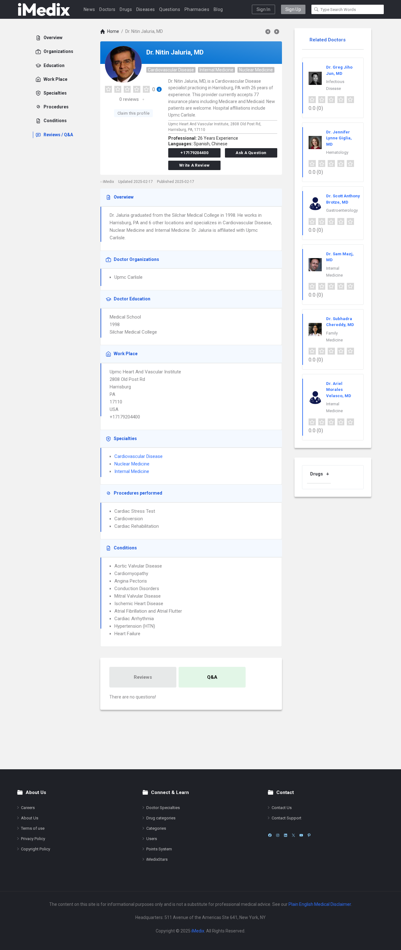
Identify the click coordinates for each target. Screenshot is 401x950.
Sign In (263, 9)
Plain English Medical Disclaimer (320, 904)
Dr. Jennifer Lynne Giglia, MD (339, 138)
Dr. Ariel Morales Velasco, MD (338, 389)
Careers (28, 807)
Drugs (126, 9)
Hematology (337, 152)
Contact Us (282, 807)
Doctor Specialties (163, 807)
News (89, 9)
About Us (29, 818)
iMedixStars (157, 859)
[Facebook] (270, 835)
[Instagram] (278, 835)
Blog (218, 9)
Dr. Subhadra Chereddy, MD (340, 321)
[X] (293, 835)
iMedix (197, 930)
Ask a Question (251, 152)
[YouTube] (301, 835)
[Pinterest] (309, 835)
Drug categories (160, 818)
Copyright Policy (35, 849)
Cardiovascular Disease (171, 69)
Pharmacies (197, 9)
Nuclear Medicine (256, 69)
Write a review (194, 165)
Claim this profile (133, 113)
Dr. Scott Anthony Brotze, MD (343, 199)
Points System (159, 849)
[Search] (316, 9)
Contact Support (286, 818)
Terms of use (32, 828)
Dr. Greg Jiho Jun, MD (339, 70)
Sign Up (293, 9)
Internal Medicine (216, 69)
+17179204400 (194, 152)
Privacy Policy (33, 838)
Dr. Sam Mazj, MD (340, 257)
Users (151, 838)
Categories (156, 828)
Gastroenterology (342, 210)
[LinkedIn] (286, 835)
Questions (169, 9)
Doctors (107, 9)
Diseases (145, 9)
